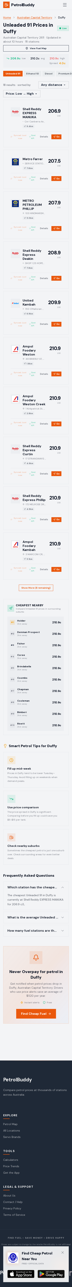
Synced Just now (20, 137)
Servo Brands (12, 1137)
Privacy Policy (12, 1208)
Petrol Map (10, 1124)
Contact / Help (13, 1202)
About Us (9, 1195)
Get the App (11, 1172)
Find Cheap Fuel (33, 1014)
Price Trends (11, 1166)
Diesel (48, 73)
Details (44, 136)
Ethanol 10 (32, 73)
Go (58, 136)
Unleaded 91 (13, 73)
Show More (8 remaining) (36, 587)
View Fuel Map (38, 48)
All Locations (11, 1130)
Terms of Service (14, 1215)
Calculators (10, 1160)
